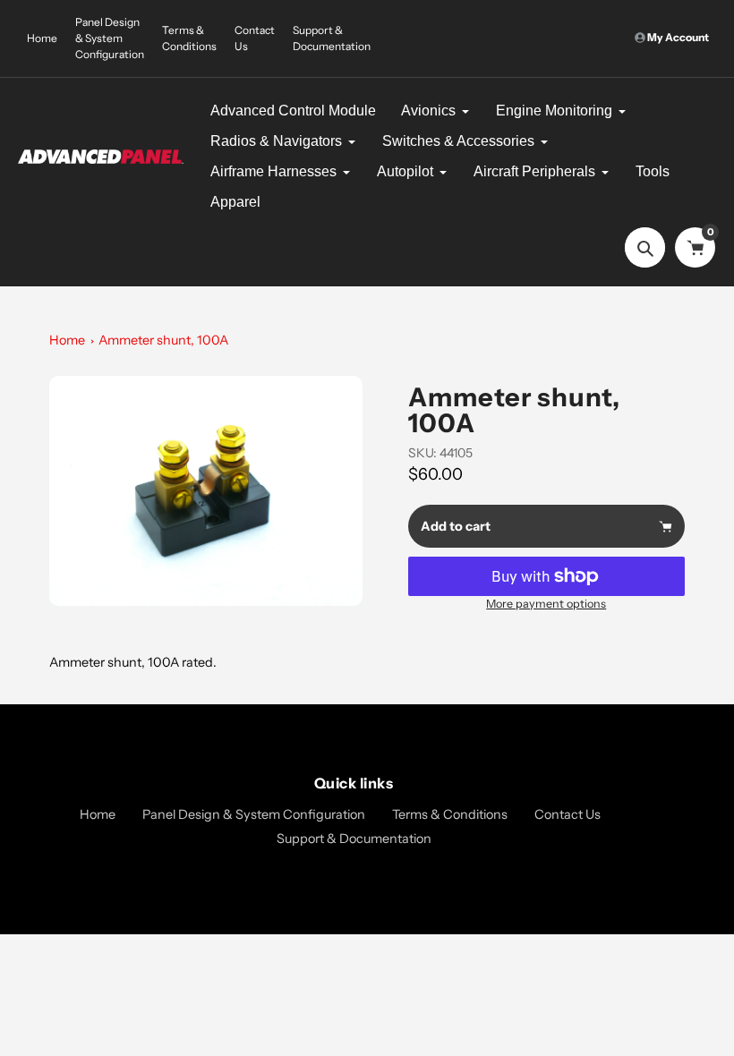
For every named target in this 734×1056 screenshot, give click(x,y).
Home (42, 38)
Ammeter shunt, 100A (163, 340)
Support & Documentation (332, 38)
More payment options (546, 603)
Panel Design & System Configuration (109, 38)
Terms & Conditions (189, 38)
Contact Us (255, 38)
